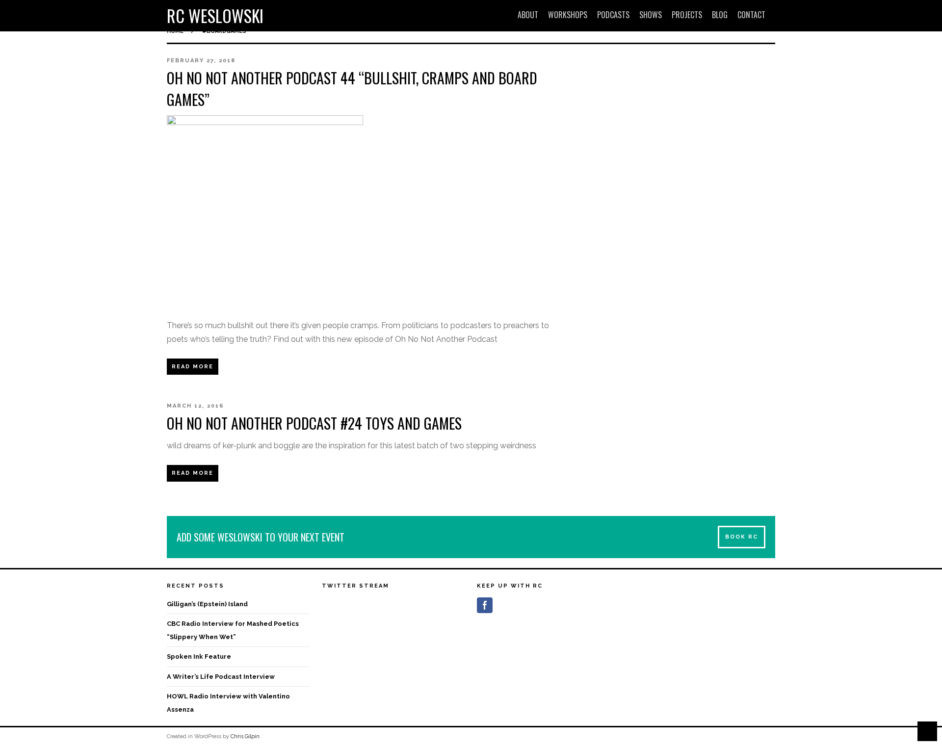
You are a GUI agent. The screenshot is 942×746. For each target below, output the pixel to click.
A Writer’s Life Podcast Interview (221, 676)
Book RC (741, 537)
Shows (650, 15)
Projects (687, 15)
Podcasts (613, 15)
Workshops (567, 15)
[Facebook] (485, 605)
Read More (192, 366)
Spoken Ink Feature (199, 656)
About (528, 15)
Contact (751, 15)
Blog (720, 15)
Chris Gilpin (245, 736)
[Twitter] (503, 605)
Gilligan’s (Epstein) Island (207, 604)
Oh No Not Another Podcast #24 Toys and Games (314, 423)
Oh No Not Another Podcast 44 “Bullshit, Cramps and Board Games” (352, 88)
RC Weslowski (215, 15)
